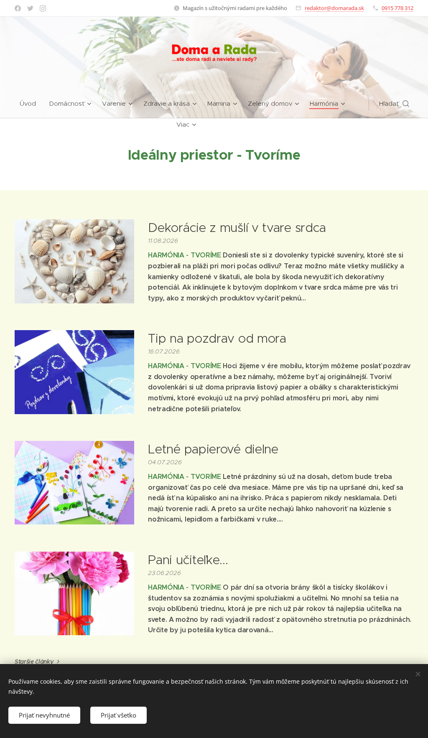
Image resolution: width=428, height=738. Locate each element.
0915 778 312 (397, 8)
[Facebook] (18, 8)
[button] (394, 103)
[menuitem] (31, 103)
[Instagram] (43, 8)
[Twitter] (30, 8)
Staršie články (34, 661)
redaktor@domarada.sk (334, 8)
